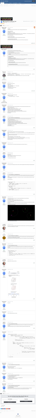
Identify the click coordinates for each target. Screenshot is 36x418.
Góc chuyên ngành (18, 4)
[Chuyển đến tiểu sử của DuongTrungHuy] (4, 97)
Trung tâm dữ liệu (23, 4)
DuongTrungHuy (4, 93)
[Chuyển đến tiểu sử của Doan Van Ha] (4, 86)
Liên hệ (19, 415)
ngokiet (4, 116)
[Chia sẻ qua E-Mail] (8, 408)
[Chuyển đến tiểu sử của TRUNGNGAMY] (4, 109)
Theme (17, 415)
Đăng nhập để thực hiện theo (27, 21)
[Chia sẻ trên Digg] (4, 408)
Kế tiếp (3, 25)
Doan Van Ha (4, 82)
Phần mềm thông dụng (6, 4)
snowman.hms (4, 269)
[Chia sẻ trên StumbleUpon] (7, 408)
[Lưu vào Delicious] (5, 408)
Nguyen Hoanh (5, 22)
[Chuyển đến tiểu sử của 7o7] (4, 237)
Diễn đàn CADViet (4, 1)
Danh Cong (4, 71)
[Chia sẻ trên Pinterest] (9, 408)
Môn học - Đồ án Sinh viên (12, 4)
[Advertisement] (18, 12)
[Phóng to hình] (21, 212)
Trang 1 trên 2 (7, 25)
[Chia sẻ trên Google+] (3, 408)
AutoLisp (14, 22)
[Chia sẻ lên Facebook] (2, 408)
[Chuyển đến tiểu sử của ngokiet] (4, 120)
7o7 (4, 234)
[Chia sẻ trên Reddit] (6, 408)
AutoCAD (2, 4)
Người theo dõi (32, 21)
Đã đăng (10, 27)
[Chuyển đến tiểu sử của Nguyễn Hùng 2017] (4, 52)
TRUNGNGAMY (4, 105)
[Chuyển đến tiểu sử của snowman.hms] (4, 273)
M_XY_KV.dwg (9, 112)
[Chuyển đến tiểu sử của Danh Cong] (4, 75)
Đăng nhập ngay (26, 401)
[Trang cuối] (5, 25)
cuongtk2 (4, 224)
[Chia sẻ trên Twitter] (1, 408)
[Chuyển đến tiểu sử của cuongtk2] (4, 228)
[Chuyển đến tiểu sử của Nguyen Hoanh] (1, 22)
